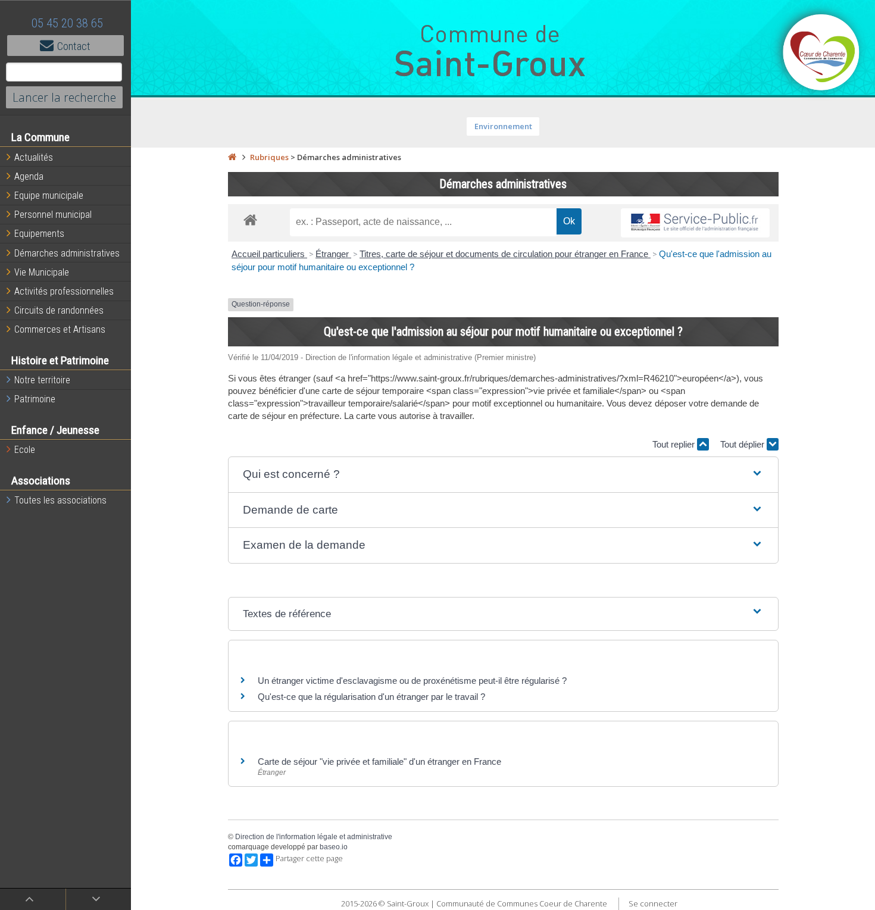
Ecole (24, 449)
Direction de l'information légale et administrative (313, 837)
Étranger (333, 254)
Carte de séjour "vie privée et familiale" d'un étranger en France (379, 761)
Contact (73, 46)
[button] (503, 474)
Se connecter (653, 903)
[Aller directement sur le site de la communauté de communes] (821, 53)
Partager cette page (309, 858)
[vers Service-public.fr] (695, 222)
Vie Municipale (41, 272)
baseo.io (334, 847)
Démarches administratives (67, 253)
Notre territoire (42, 380)
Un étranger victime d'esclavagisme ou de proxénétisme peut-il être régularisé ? (412, 681)
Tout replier (674, 444)
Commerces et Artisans (59, 329)
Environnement (503, 126)
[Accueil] (232, 157)
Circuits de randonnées (59, 310)
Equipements (39, 233)
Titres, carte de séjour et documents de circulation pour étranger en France (505, 254)
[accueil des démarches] (250, 219)
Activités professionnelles (64, 291)
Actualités (33, 157)
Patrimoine (34, 399)
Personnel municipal (53, 214)
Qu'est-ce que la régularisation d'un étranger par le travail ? (371, 697)
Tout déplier (743, 444)
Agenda (28, 176)
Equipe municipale (48, 195)
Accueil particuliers (269, 254)
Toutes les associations (60, 500)
